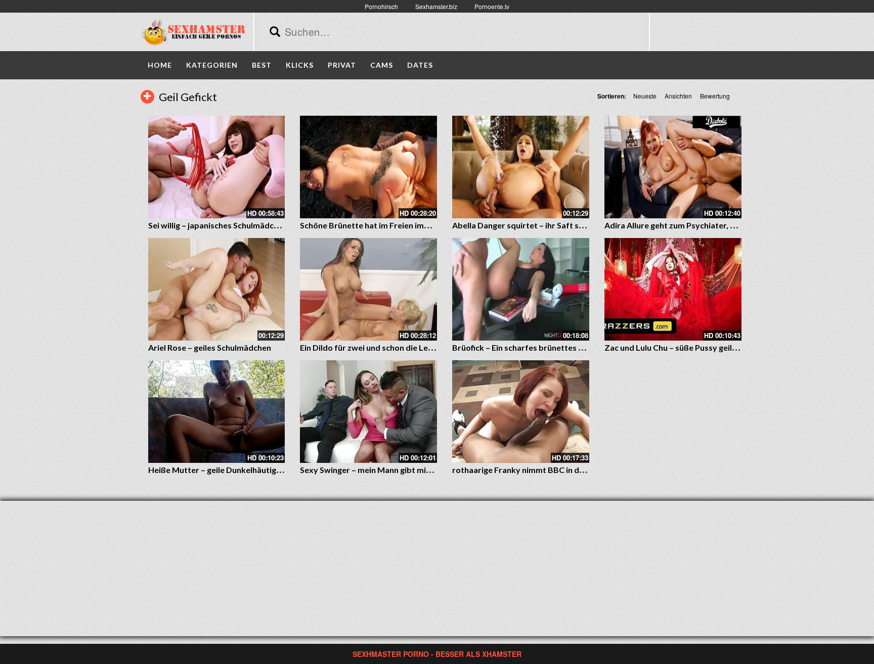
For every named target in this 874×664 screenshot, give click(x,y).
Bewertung (715, 95)
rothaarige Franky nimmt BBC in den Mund (531, 470)
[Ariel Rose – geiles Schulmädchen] (216, 289)
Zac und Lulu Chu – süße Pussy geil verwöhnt (687, 347)
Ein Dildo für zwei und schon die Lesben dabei (384, 347)
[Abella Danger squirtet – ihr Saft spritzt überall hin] (520, 167)
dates (420, 65)
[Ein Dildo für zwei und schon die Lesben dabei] (368, 289)
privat (342, 65)
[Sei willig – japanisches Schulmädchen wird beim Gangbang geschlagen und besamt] (216, 167)
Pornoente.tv (491, 6)
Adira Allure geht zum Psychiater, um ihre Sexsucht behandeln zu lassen (737, 225)
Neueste (645, 95)
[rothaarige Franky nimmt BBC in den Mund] (520, 411)
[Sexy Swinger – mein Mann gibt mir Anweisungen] (368, 411)
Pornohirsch (381, 6)
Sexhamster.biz (436, 6)
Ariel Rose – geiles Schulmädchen (209, 347)
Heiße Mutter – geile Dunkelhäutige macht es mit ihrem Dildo (261, 470)
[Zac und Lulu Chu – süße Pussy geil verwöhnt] (672, 289)
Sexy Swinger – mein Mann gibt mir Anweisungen (390, 470)
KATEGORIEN (212, 65)
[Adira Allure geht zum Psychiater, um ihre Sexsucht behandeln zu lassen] (672, 167)
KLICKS (300, 65)
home (160, 65)
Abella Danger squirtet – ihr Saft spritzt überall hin (546, 225)
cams (381, 65)
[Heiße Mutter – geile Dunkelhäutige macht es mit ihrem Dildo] (216, 411)
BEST (262, 65)
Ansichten (678, 95)
